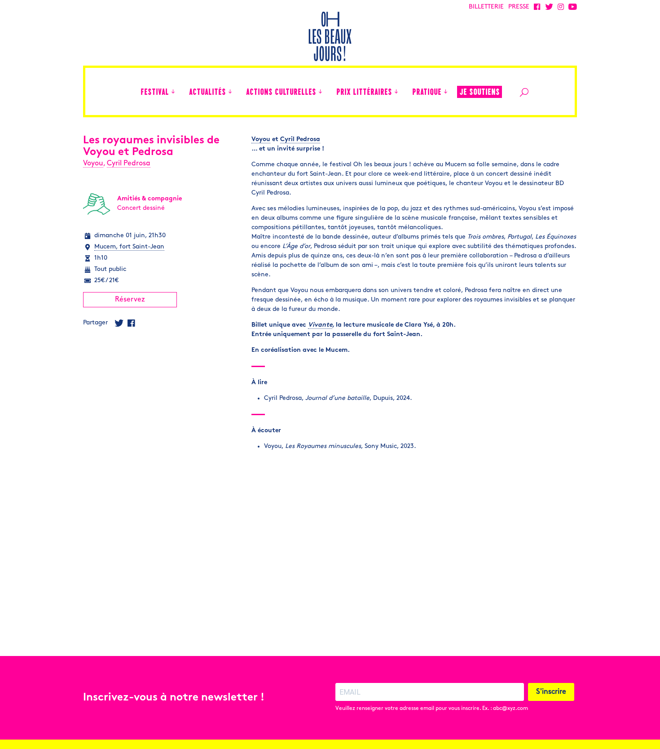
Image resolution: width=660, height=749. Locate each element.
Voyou (93, 163)
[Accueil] (129, 91)
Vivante (320, 325)
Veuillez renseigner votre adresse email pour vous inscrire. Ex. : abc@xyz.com (431, 708)
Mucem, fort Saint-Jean (129, 247)
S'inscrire (551, 692)
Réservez (130, 299)
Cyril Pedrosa (128, 163)
